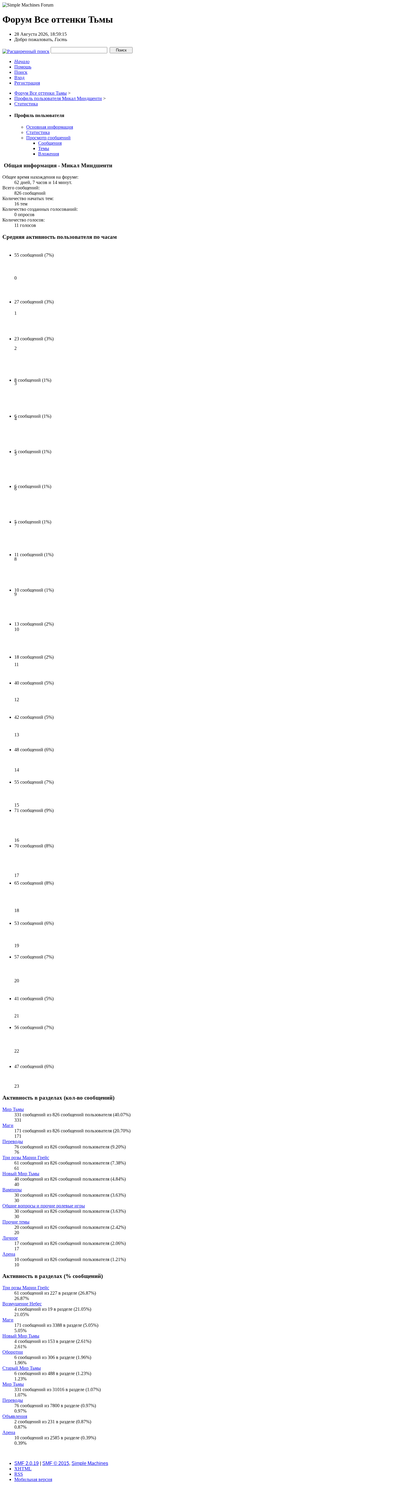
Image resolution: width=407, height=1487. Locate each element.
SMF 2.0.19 (26, 1463)
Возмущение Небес (22, 1303)
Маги (7, 1125)
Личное (10, 1237)
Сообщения (50, 143)
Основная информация (49, 127)
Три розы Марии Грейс (25, 1157)
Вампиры (12, 1189)
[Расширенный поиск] (25, 49)
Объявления (14, 1416)
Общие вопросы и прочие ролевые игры (43, 1205)
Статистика (38, 132)
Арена (8, 1254)
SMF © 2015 (55, 1463)
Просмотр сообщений (48, 137)
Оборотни (12, 1351)
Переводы (12, 1141)
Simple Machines (90, 1463)
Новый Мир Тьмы (20, 1173)
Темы (43, 148)
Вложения (48, 153)
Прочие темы (15, 1221)
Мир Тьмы (13, 1109)
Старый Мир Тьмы (21, 1368)
